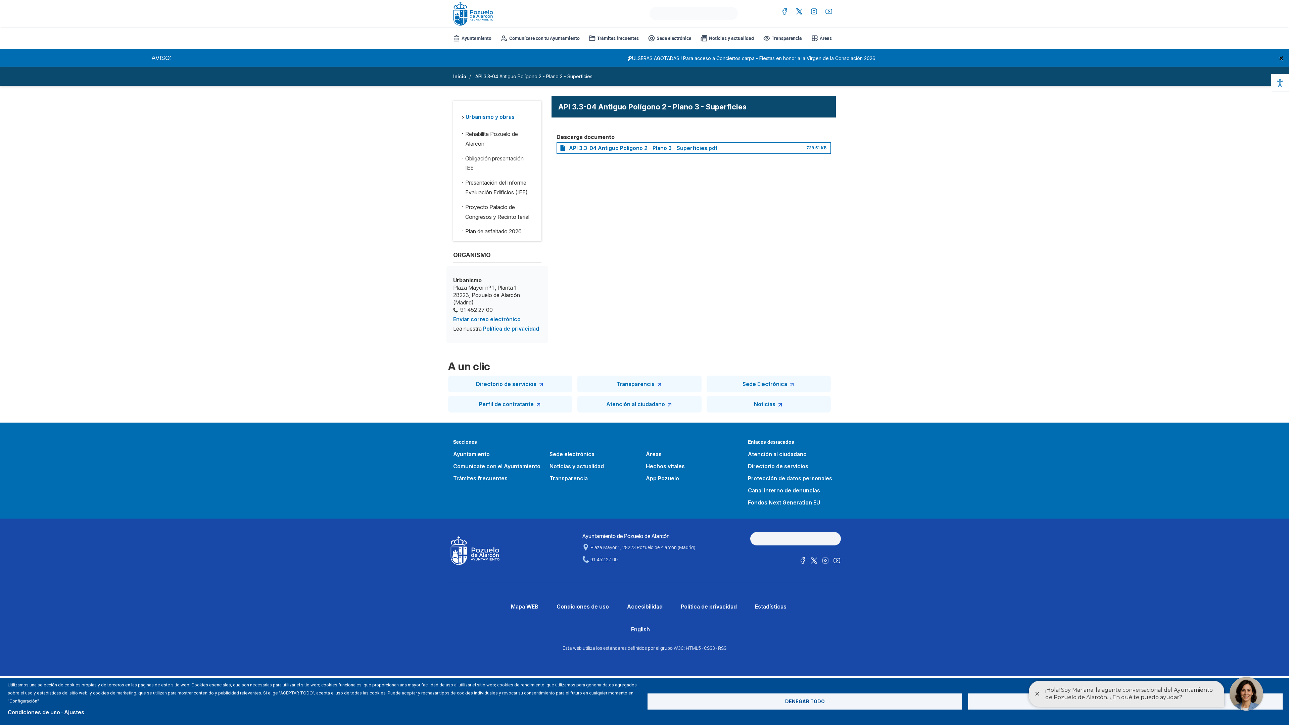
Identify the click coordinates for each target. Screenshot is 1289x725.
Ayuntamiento (476, 38)
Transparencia (787, 38)
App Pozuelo (662, 478)
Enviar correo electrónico (487, 319)
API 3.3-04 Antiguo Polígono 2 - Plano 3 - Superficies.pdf (643, 148)
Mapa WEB (524, 606)
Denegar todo (805, 701)
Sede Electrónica (765, 384)
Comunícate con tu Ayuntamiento (544, 38)
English (640, 629)
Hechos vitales (665, 466)
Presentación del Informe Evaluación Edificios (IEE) (496, 187)
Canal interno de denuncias (784, 490)
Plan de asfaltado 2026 (493, 231)
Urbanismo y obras (490, 116)
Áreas (826, 38)
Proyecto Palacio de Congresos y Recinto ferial (497, 212)
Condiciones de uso (583, 606)
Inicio (459, 76)
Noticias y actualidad (731, 38)
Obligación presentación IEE (494, 163)
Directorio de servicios (506, 384)
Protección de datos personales (790, 478)
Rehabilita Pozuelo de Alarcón (491, 139)
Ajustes (74, 712)
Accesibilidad (645, 606)
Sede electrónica (674, 38)
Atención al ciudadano (635, 404)
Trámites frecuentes (618, 38)
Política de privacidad (511, 328)
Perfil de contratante (506, 404)
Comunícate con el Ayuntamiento (496, 466)
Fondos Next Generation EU (784, 502)
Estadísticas (770, 606)
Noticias (764, 404)
